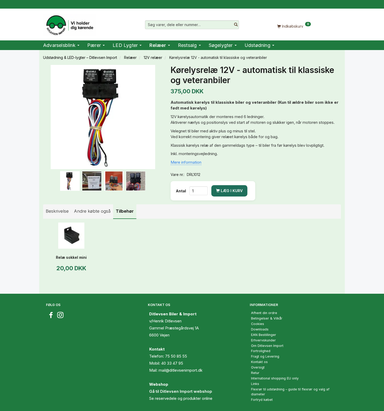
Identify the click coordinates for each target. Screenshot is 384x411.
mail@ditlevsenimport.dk (180, 370)
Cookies (257, 324)
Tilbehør (125, 211)
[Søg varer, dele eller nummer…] (236, 24)
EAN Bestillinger (263, 335)
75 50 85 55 (176, 356)
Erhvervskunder (263, 340)
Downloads (260, 329)
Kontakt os (259, 362)
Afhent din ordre (264, 313)
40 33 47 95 (172, 363)
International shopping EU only (275, 378)
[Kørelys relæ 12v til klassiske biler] (103, 117)
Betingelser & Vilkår (266, 318)
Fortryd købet (262, 400)
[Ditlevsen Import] (69, 23)
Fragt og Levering (265, 356)
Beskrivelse (57, 211)
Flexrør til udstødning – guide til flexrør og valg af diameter (290, 391)
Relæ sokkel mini (71, 257)
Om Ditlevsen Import (267, 346)
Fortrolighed (260, 351)
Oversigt (258, 367)
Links (255, 384)
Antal (181, 191)
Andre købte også (92, 211)
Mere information (186, 162)
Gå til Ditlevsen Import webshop (180, 391)
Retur (255, 373)
